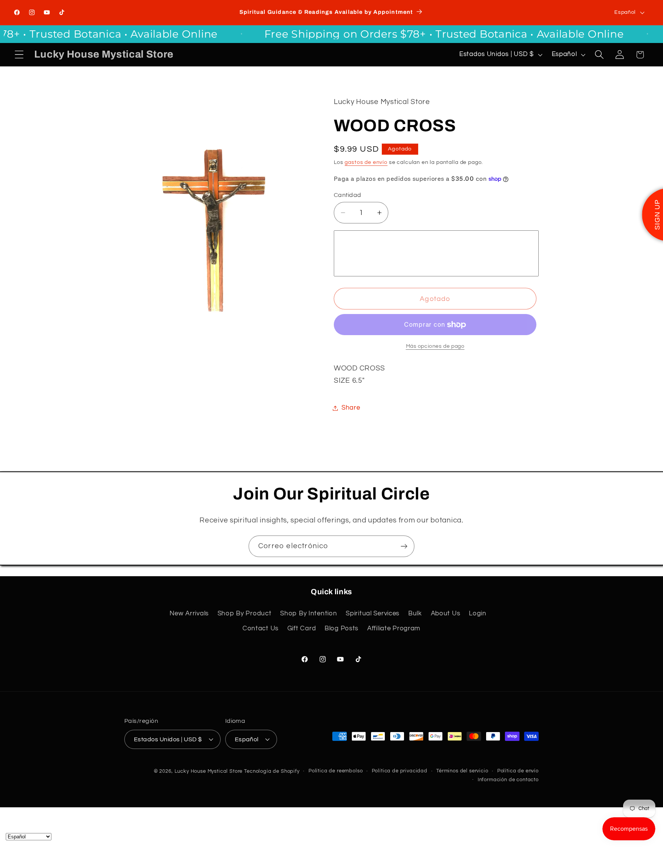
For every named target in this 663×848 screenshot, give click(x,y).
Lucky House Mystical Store (209, 771)
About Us (445, 613)
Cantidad (347, 195)
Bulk (415, 613)
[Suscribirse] (404, 546)
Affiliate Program (394, 628)
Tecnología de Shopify (272, 771)
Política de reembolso (335, 771)
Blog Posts (341, 628)
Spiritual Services (372, 613)
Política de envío (518, 771)
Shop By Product (245, 613)
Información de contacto (508, 779)
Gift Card (301, 628)
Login (478, 613)
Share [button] (350, 407)
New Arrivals (189, 613)
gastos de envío (366, 162)
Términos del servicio (462, 771)
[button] (19, 55)
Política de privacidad (399, 771)
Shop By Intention (308, 613)
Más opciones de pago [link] (435, 346)
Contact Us (260, 628)
